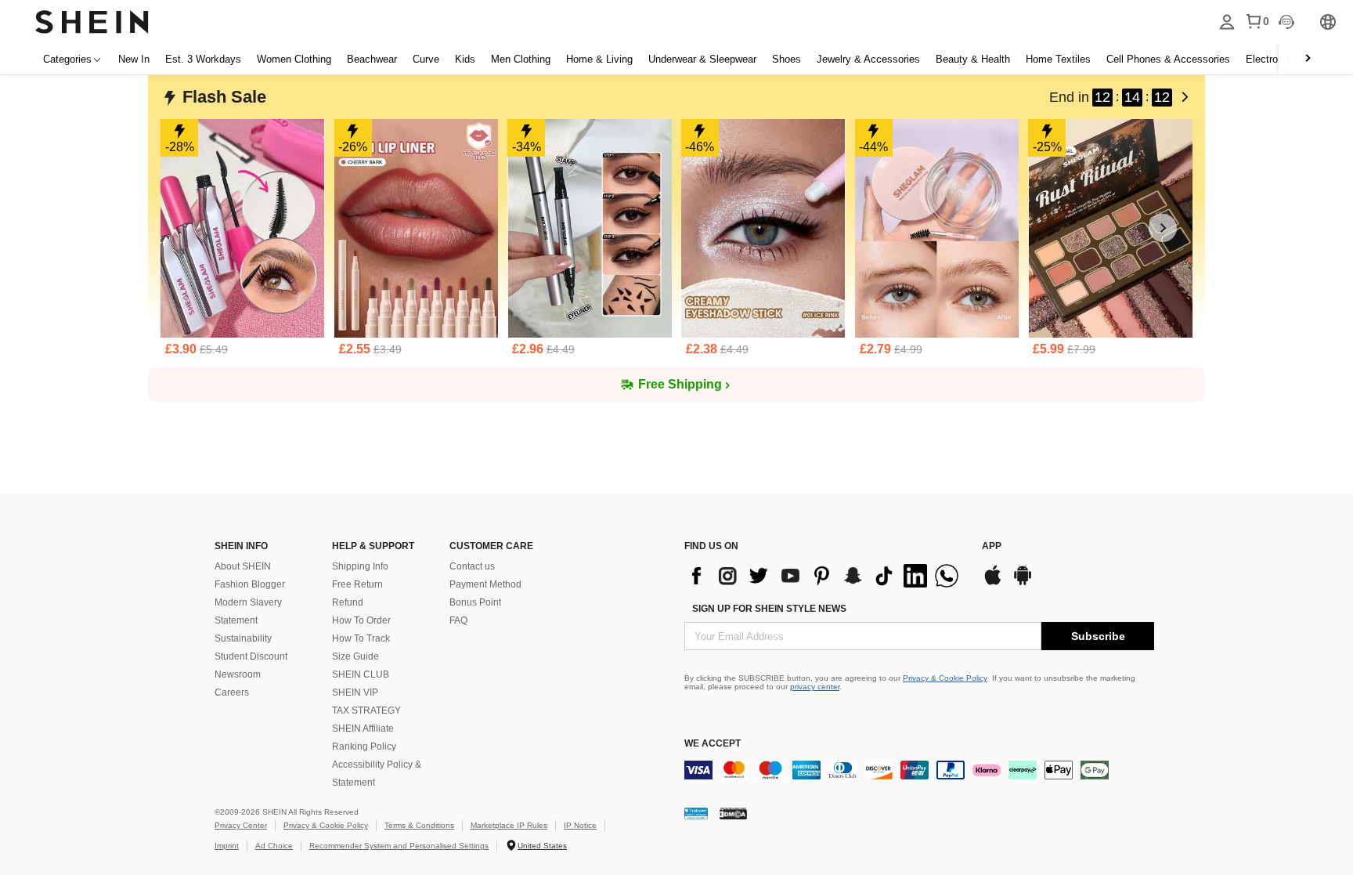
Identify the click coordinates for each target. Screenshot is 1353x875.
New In (134, 59)
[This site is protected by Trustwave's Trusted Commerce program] (696, 812)
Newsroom (238, 674)
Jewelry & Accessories (868, 59)
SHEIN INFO (241, 546)
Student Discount (251, 656)
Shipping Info (360, 566)
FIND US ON (711, 546)
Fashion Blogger (250, 584)
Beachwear (372, 59)
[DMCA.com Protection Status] (733, 812)
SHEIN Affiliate (363, 728)
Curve (426, 59)
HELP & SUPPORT (373, 546)
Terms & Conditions (419, 825)
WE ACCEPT (712, 743)
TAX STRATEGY (366, 710)
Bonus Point (475, 602)
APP (991, 546)
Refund (347, 602)
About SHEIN (243, 566)
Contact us (472, 566)
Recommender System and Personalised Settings (399, 845)
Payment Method (485, 584)
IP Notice (580, 825)
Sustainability (243, 638)
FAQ (458, 620)
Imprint (227, 845)
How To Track (361, 638)
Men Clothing (520, 59)
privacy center (814, 686)
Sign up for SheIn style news (769, 608)
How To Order (361, 620)
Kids (465, 59)
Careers (232, 692)
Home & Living (599, 59)
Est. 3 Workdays (203, 59)
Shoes (786, 59)
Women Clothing (294, 59)
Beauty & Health (973, 59)
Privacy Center (241, 825)
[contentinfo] (825, 576)
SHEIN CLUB (360, 674)
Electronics (1271, 59)
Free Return (357, 584)
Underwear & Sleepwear (702, 59)
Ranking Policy (364, 746)
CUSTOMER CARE (491, 546)
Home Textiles (1058, 59)
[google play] (1023, 583)
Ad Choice (274, 845)
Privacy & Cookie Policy (945, 678)
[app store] (993, 583)
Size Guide (355, 656)
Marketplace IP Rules (509, 825)
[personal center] (1227, 22)
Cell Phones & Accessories (1168, 59)
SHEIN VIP (355, 692)
